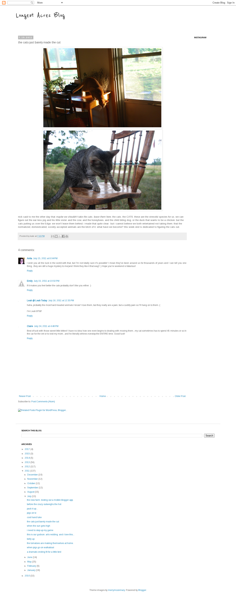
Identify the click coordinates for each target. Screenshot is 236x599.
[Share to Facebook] (63, 236)
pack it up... (32, 508)
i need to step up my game (40, 530)
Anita (29, 258)
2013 (27, 462)
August (31, 492)
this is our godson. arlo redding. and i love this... (50, 534)
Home (103, 396)
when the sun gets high (38, 526)
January (31, 570)
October (31, 483)
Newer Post (25, 396)
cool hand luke (34, 517)
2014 (27, 458)
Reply (30, 270)
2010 (27, 575)
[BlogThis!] (56, 236)
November (32, 479)
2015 (27, 453)
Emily (30, 281)
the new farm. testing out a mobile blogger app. (50, 500)
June (30, 557)
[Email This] (53, 236)
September (33, 487)
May (29, 561)
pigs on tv (31, 513)
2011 (27, 471)
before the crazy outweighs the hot (44, 504)
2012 (27, 466)
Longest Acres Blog (40, 15)
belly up (30, 539)
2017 (27, 449)
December (32, 474)
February (32, 566)
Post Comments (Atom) (43, 401)
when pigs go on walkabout (40, 547)
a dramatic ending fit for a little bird (44, 552)
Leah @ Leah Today (37, 300)
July (29, 496)
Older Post (180, 396)
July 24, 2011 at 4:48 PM (46, 326)
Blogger (142, 590)
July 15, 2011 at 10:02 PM (46, 281)
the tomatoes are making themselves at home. (50, 543)
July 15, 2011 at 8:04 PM (45, 258)
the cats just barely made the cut (43, 521)
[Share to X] (60, 236)
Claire (30, 326)
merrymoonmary (116, 590)
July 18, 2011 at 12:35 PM (61, 300)
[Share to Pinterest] (67, 236)
